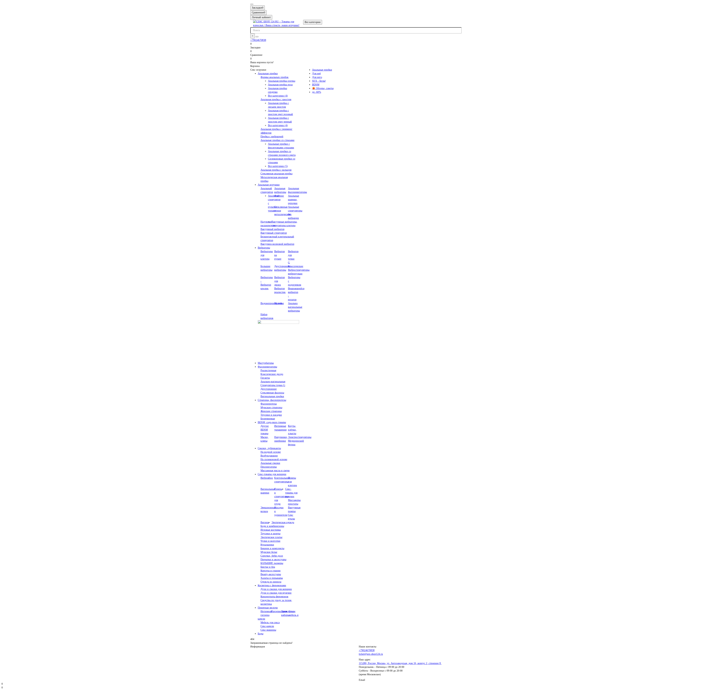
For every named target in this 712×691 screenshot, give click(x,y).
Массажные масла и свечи (275, 470)
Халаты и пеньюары (272, 578)
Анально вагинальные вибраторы (295, 307)
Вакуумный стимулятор (274, 233)
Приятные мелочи (268, 607)
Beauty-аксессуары (271, 574)
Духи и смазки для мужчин (276, 592)
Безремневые (268, 418)
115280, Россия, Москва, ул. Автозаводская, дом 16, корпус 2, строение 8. (400, 663)
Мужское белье (269, 552)
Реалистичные (268, 370)
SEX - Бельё (319, 81)
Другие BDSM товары (265, 430)
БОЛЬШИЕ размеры (272, 563)
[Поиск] (257, 36)
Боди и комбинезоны (272, 526)
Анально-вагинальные (273, 381)
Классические (295, 266)
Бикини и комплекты (272, 548)
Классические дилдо (272, 374)
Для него (317, 77)
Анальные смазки (270, 463)
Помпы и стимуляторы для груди (281, 496)
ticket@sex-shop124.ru (371, 654)
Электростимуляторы (299, 437)
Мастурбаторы (266, 363)
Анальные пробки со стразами (277, 140)
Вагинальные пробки (272, 396)
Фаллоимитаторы (267, 366)
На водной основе (271, 452)
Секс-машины (268, 630)
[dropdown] (251, 4)
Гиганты (265, 377)
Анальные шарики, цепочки (293, 199)
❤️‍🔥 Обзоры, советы (323, 88)
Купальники (267, 544)
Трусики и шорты (270, 533)
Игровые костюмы (271, 529)
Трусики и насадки (271, 415)
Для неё (316, 73)
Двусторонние (269, 389)
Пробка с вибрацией (272, 136)
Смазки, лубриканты (269, 448)
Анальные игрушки (269, 184)
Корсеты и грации (271, 570)
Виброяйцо (267, 478)
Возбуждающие (269, 455)
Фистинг (279, 195)
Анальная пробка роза (280, 84)
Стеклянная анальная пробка (276, 173)
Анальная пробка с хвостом (276, 99)
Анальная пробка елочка (281, 81)
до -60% (316, 92)
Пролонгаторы (269, 466)
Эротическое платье (271, 537)
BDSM (315, 84)
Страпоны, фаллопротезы (272, 400)
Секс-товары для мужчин (291, 493)
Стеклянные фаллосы (272, 392)
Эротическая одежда (282, 522)
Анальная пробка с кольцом (276, 169)
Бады (260, 633)
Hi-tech (278, 303)
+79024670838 (258, 40)
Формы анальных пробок (275, 77)
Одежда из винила (271, 581)
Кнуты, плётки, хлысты (292, 430)
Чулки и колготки (270, 541)
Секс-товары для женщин (272, 474)
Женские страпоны (271, 411)
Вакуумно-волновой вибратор (277, 244)
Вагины (265, 522)
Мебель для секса (270, 622)
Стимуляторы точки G (273, 385)
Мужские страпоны (271, 407)
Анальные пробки (268, 73)
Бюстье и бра (268, 567)
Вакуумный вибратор (272, 229)
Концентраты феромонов (274, 596)
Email (362, 680)
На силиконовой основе (274, 459)
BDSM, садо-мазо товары (272, 422)
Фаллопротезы (269, 403)
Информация (257, 646)
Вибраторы (264, 247)
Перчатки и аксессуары (273, 559)
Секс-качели (267, 626)
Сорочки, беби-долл (272, 555)
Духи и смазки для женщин (276, 589)
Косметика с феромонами (272, 585)
